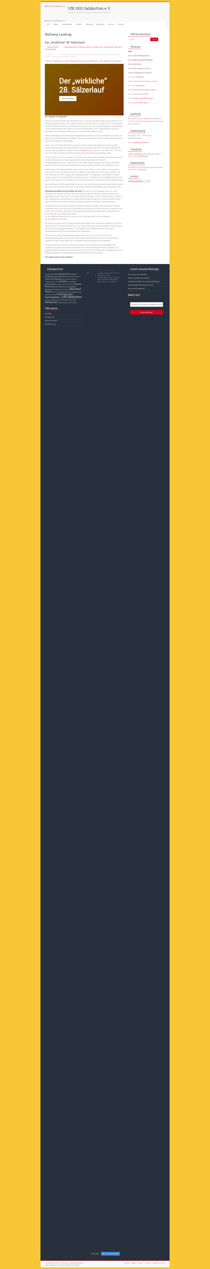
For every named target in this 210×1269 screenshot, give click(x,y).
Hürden (53, 281)
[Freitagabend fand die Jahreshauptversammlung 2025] (110, 742)
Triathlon (78, 24)
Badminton (100, 24)
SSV (53, 289)
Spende (73, 287)
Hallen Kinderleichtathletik (143, 60)
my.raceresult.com (52, 219)
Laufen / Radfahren (135, 154)
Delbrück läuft (67, 276)
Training (54, 292)
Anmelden (48, 314)
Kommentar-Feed (51, 321)
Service (111, 24)
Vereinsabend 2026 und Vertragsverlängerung (143, 281)
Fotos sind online (135, 5)
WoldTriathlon (73, 302)
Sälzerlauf (89, 24)
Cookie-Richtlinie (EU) (159, 1263)
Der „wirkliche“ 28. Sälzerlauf (65, 42)
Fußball (55, 24)
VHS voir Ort (48, 300)
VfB (48, 24)
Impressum (148, 1263)
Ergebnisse (87, 5)
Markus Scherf (52, 47)
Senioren (68, 287)
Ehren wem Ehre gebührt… (137, 288)
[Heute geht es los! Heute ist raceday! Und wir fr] (100, 397)
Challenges (49, 276)
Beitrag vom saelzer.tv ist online (110, 5)
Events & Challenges (81, 54)
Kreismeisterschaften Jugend (144, 90)
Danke (61, 276)
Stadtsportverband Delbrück (61, 289)
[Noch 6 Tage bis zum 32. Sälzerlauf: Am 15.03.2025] (119, 675)
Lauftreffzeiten (143, 156)
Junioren (62, 281)
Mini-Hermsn (69, 284)
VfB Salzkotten (50, 49)
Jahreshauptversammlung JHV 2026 (140, 285)
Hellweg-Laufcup (85, 47)
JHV (56, 281)
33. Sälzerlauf (138, 77)
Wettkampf (73, 57)
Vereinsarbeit (52, 297)
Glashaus (68, 279)
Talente (48, 291)
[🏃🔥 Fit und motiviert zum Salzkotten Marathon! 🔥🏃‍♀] (100, 1103)
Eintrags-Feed (49, 317)
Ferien (63, 279)
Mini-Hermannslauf (60, 284)
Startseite (126, 1263)
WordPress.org (50, 324)
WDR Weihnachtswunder (69, 300)
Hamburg (73, 279)
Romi (47, 286)
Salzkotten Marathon (57, 287)
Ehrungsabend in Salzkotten (137, 274)
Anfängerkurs (74, 274)
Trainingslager (61, 292)
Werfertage (140, 86)
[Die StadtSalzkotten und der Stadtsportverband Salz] (90, 334)
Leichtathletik (67, 24)
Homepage (48, 281)
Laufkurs (73, 282)
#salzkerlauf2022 (49, 274)
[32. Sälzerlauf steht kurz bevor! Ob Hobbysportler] (100, 709)
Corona (73, 54)
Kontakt (120, 24)
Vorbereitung (55, 300)
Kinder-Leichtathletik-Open (143, 98)
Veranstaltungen (55, 57)
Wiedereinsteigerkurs (63, 302)
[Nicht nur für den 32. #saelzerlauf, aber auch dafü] (90, 672)
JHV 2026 (137, 64)
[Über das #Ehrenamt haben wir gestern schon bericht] (90, 1061)
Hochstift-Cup (97, 47)
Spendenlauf (48, 289)
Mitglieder (78, 284)
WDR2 (60, 300)
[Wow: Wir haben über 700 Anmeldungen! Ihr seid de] (110, 381)
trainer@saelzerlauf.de (140, 142)
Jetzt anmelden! (68, 98)
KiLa (68, 281)
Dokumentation (76, 276)
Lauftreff (146, 119)
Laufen (108, 54)
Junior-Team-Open (140, 103)
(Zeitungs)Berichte (71, 47)
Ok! (200, 6)
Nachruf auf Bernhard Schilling (138, 278)
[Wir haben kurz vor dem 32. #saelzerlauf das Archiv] (119, 406)
